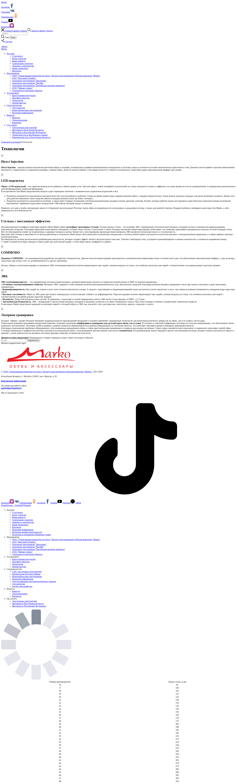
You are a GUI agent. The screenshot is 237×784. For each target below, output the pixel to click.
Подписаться (33, 340)
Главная (5, 142)
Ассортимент (15, 142)
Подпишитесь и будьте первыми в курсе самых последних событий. (47, 338)
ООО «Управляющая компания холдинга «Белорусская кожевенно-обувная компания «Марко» (47, 372)
